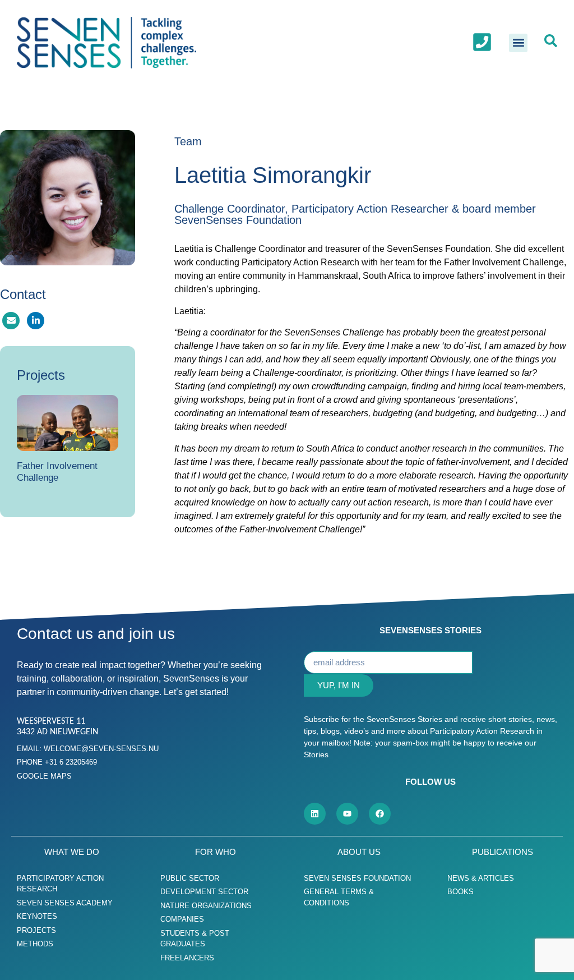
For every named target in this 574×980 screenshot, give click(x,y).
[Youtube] (347, 814)
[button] (518, 43)
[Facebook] (380, 814)
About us (359, 852)
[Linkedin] (315, 814)
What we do (71, 852)
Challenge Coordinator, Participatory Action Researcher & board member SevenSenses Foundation (355, 214)
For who (215, 852)
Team (188, 141)
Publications (502, 852)
